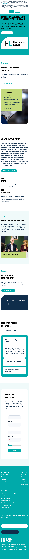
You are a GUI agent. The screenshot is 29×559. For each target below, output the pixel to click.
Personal (3, 479)
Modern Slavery (5, 500)
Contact (3, 481)
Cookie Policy (5, 507)
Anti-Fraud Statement (7, 503)
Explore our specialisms (9, 170)
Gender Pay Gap (5, 498)
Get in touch (7, 32)
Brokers (3, 477)
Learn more (7, 108)
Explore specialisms (8, 290)
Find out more (5, 3)
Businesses (4, 474)
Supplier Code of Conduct (8, 493)
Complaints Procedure (7, 505)
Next (14, 450)
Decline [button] (17, 11)
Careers (23, 477)
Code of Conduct (6, 491)
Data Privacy (4, 495)
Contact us (5, 174)
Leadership (24, 479)
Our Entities (24, 484)
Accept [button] (11, 11)
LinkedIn (23, 481)
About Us (23, 474)
